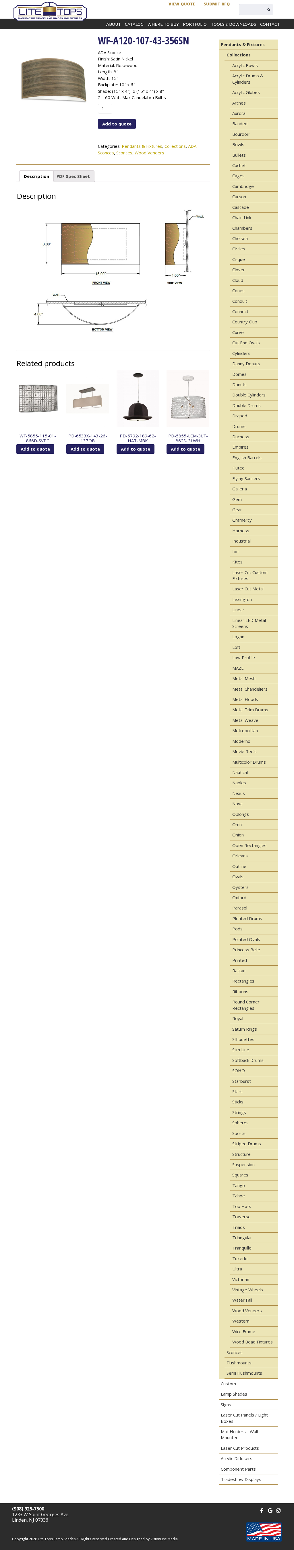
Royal (237, 1018)
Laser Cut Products (240, 1448)
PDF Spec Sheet (73, 176)
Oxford (239, 897)
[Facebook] (261, 1510)
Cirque (238, 259)
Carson (239, 196)
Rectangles (243, 981)
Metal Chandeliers (250, 689)
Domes (239, 374)
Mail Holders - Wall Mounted (239, 1434)
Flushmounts (239, 1363)
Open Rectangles (249, 845)
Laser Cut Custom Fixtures (250, 575)
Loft (236, 647)
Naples (239, 782)
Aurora (238, 113)
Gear (237, 509)
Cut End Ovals (246, 342)
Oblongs (240, 814)
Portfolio (195, 24)
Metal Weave (245, 720)
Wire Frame (243, 1331)
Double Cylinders (249, 395)
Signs (226, 1404)
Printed (239, 960)
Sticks (237, 1102)
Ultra (237, 1269)
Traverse (241, 1216)
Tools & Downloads (233, 24)
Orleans (240, 856)
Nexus (238, 793)
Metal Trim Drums (250, 709)
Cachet (239, 165)
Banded (239, 123)
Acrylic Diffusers (236, 1458)
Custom (228, 1383)
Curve (238, 332)
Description (36, 176)
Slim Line (240, 1049)
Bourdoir (240, 134)
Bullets (239, 155)
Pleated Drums (247, 918)
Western (240, 1321)
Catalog (134, 24)
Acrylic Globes (246, 92)
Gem (237, 499)
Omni (237, 824)
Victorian (240, 1279)
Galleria (239, 489)
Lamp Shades (234, 1394)
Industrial (241, 541)
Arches (239, 103)
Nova (237, 803)
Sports (238, 1133)
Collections (175, 146)
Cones (238, 290)
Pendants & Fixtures (142, 146)
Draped (239, 416)
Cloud (237, 280)
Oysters (240, 887)
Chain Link (241, 217)
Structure (241, 1154)
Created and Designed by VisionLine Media (143, 1539)
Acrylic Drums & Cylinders (247, 79)
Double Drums (246, 405)
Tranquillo (242, 1248)
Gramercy (242, 520)
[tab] (36, 176)
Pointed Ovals (246, 939)
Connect (240, 311)
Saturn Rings (244, 1029)
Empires (240, 447)
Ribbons (240, 991)
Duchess (240, 436)
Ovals (237, 876)
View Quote (182, 4)
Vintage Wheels (247, 1289)
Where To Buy (163, 24)
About (113, 24)
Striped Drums (246, 1143)
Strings (239, 1112)
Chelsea (240, 238)
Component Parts (238, 1469)
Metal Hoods (245, 699)
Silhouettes (243, 1039)
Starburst (241, 1081)
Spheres (240, 1122)
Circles (238, 249)
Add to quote (116, 124)
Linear (238, 609)
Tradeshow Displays (241, 1479)
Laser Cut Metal (248, 589)
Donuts (239, 384)
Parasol (239, 908)
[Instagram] (278, 1510)
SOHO (238, 1070)
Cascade (240, 207)
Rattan (238, 970)
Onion (238, 835)
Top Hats (241, 1206)
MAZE (238, 668)
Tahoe (238, 1196)
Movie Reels (244, 751)
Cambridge (243, 186)
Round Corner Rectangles (246, 1005)
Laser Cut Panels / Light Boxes (244, 1418)
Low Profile (243, 657)
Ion (235, 551)
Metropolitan (245, 730)
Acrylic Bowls (245, 65)
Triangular (242, 1237)
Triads (238, 1227)
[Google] (270, 1510)
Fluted (238, 468)
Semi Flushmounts (244, 1373)
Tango (238, 1185)
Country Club (244, 322)
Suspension (243, 1164)
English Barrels (247, 457)
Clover (238, 269)
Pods (237, 929)
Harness (240, 530)
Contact (270, 24)
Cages (238, 175)
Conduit (239, 301)
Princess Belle (246, 949)
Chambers (242, 228)
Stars (237, 1091)
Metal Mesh (244, 678)
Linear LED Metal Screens (249, 623)
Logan (238, 636)
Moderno (241, 741)
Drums (238, 426)
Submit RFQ (217, 4)
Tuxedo (239, 1258)
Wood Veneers (149, 153)
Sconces (124, 153)
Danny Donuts (246, 363)
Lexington (242, 599)
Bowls (238, 144)
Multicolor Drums (249, 762)
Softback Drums (248, 1060)
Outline (239, 866)
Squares (240, 1175)
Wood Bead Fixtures (252, 1342)
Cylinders (241, 353)
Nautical (240, 772)
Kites (237, 562)
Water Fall (242, 1300)
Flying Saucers (246, 478)
